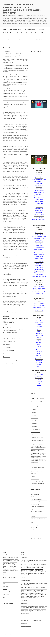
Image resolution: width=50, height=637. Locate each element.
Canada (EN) (39, 320)
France (39, 324)
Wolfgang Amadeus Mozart (39, 179)
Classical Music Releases (29, 29)
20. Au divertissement (8, 350)
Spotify (29, 35)
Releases (33, 516)
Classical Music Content (8, 32)
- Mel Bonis (33, 409)
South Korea (39, 362)
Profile (24, 39)
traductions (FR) (34, 525)
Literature (5, 589)
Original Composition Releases (14, 29)
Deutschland (39, 326)
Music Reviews (20, 32)
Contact (30, 39)
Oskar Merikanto (39, 190)
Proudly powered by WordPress (9, 633)
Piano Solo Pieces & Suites (39, 291)
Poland (39, 357)
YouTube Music (22, 35)
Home (4, 29)
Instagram (29, 626)
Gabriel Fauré (39, 188)
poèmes (33, 513)
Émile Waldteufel (39, 205)
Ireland (39, 346)
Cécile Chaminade (39, 197)
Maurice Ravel (39, 177)
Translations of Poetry (40, 32)
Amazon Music (6, 39)
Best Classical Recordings (39, 219)
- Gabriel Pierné (34, 423)
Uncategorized (34, 529)
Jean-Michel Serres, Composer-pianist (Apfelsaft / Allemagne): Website (22, 9)
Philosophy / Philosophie (9, 363)
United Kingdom (39, 322)
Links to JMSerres (38, 39)
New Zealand (39, 351)
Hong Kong (39, 342)
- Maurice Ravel (34, 415)
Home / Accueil (6, 594)
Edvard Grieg (39, 206)
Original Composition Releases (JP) (38, 509)
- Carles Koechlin (34, 406)
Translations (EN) (34, 527)
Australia (39, 331)
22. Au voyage (6, 357)
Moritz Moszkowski (39, 192)
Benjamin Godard (39, 214)
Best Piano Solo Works (39, 288)
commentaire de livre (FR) (36, 499)
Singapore (39, 360)
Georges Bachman (7, 569)
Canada (39, 376)
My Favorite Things (35, 478)
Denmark (39, 339)
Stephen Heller (39, 210)
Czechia (39, 337)
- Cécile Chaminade (35, 426)
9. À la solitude (6, 344)
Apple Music (37, 35)
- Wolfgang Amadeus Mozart (37, 437)
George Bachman (39, 216)
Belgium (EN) (39, 333)
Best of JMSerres (39, 286)
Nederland (39, 349)
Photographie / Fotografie (36, 511)
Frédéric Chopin (39, 183)
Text (32, 522)
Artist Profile (24, 557)
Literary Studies (29, 32)
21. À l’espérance (7, 353)
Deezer (14, 39)
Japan (39, 348)
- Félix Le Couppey (35, 434)
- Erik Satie (33, 403)
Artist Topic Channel (25, 580)
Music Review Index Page (36, 464)
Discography (41, 29)
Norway (39, 353)
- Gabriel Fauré (34, 412)
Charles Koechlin (39, 185)
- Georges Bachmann (35, 432)
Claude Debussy (39, 176)
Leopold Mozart (39, 217)
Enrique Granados (39, 196)
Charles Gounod (39, 199)
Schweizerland (39, 359)
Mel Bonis (39, 187)
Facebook (23, 626)
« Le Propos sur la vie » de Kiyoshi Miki (12, 360)
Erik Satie (39, 174)
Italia (39, 328)
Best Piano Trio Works (39, 290)
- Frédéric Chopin (34, 417)
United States (39, 319)
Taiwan (39, 366)
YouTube (14, 35)
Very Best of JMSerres (26, 560)
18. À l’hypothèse (7, 347)
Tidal (19, 39)
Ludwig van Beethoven (39, 181)
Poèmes (33, 476)
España (39, 330)
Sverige (39, 364)
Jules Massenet (39, 201)
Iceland (39, 344)
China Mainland (39, 335)
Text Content (6, 35)
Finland (39, 340)
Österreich (39, 355)
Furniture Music (39, 293)
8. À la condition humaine (9, 341)
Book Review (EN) (35, 494)
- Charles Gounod (34, 420)
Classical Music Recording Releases (38, 401)
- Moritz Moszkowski (35, 429)
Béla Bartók (39, 194)
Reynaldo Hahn (39, 203)
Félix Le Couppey (39, 212)
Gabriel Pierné (39, 208)
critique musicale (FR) (35, 501)
